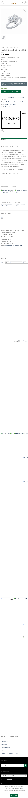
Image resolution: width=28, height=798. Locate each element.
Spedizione (4, 744)
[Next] (24, 21)
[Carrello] (25, 2)
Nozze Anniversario (12, 47)
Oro (11, 104)
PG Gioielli (7, 106)
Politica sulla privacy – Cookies (9, 753)
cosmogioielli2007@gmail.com (13, 245)
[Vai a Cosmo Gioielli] (16, 342)
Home (2, 47)
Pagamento (4, 741)
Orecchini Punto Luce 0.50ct (20, 205)
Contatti (3, 750)
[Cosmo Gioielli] (12, 2)
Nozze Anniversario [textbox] (13, 775)
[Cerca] (2, 2)
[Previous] (3, 21)
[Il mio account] (22, 2)
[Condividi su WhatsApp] (2, 130)
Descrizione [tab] (4, 139)
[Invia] (25, 765)
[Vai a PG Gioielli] (12, 599)
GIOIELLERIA (6, 104)
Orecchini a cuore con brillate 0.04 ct (6, 205)
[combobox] (14, 775)
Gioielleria (8, 101)
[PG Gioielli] (24, 119)
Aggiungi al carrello (11, 91)
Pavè (21, 101)
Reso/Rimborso (5, 747)
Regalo (14, 104)
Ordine (3, 784)
